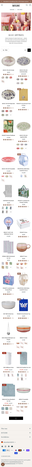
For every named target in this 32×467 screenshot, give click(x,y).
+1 (10, 115)
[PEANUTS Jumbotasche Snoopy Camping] (23, 191)
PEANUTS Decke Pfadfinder (8, 135)
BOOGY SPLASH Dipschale (8, 103)
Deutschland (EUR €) (9, 442)
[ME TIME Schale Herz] (8, 304)
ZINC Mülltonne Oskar (8, 367)
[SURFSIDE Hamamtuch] (8, 191)
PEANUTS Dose (23, 232)
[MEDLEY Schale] (23, 328)
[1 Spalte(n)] (25, 50)
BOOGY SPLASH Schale (8, 70)
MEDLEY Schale (23, 337)
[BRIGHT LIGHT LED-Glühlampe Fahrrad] (8, 223)
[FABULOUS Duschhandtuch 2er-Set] (8, 390)
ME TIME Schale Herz (8, 313)
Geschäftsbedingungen (15, 461)
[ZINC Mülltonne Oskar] (8, 358)
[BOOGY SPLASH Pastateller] (8, 159)
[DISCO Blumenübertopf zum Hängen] (8, 328)
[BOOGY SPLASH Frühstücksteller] (23, 61)
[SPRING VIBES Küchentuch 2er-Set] (8, 247)
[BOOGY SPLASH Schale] (8, 61)
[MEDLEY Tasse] (23, 247)
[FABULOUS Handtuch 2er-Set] (23, 358)
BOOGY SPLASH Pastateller (8, 168)
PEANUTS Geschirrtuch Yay (23, 313)
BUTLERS (7, 456)
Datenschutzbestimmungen (8, 463)
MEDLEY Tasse (23, 256)
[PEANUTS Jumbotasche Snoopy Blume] (8, 279)
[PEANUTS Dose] (23, 223)
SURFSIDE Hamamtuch (8, 200)
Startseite (12, 9)
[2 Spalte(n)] (29, 50)
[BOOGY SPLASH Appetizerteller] (23, 126)
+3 (10, 212)
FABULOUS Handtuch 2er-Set (24, 367)
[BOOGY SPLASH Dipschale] (8, 94)
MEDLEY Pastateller (23, 399)
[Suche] (26, 5)
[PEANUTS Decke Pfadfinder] (8, 126)
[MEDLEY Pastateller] (23, 390)
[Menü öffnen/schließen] (2, 5)
